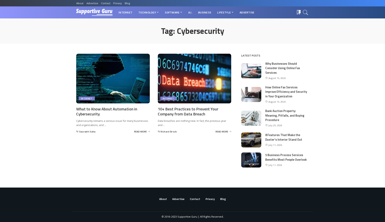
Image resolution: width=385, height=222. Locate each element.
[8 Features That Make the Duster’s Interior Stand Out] (251, 139)
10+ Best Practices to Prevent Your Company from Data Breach (188, 111)
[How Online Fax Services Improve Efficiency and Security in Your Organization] (251, 94)
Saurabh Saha (87, 131)
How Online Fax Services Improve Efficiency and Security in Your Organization (286, 92)
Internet (86, 98)
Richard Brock (169, 131)
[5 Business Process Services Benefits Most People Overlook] (251, 160)
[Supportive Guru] (94, 12)
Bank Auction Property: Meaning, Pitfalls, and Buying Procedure (284, 115)
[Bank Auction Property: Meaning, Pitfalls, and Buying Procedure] (251, 118)
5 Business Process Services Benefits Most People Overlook (286, 157)
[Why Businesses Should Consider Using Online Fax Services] (251, 70)
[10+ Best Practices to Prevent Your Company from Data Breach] (194, 78)
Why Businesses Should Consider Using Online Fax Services (282, 68)
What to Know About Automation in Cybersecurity (106, 111)
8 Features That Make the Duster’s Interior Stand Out (283, 137)
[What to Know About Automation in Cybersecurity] (113, 78)
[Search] (305, 12)
